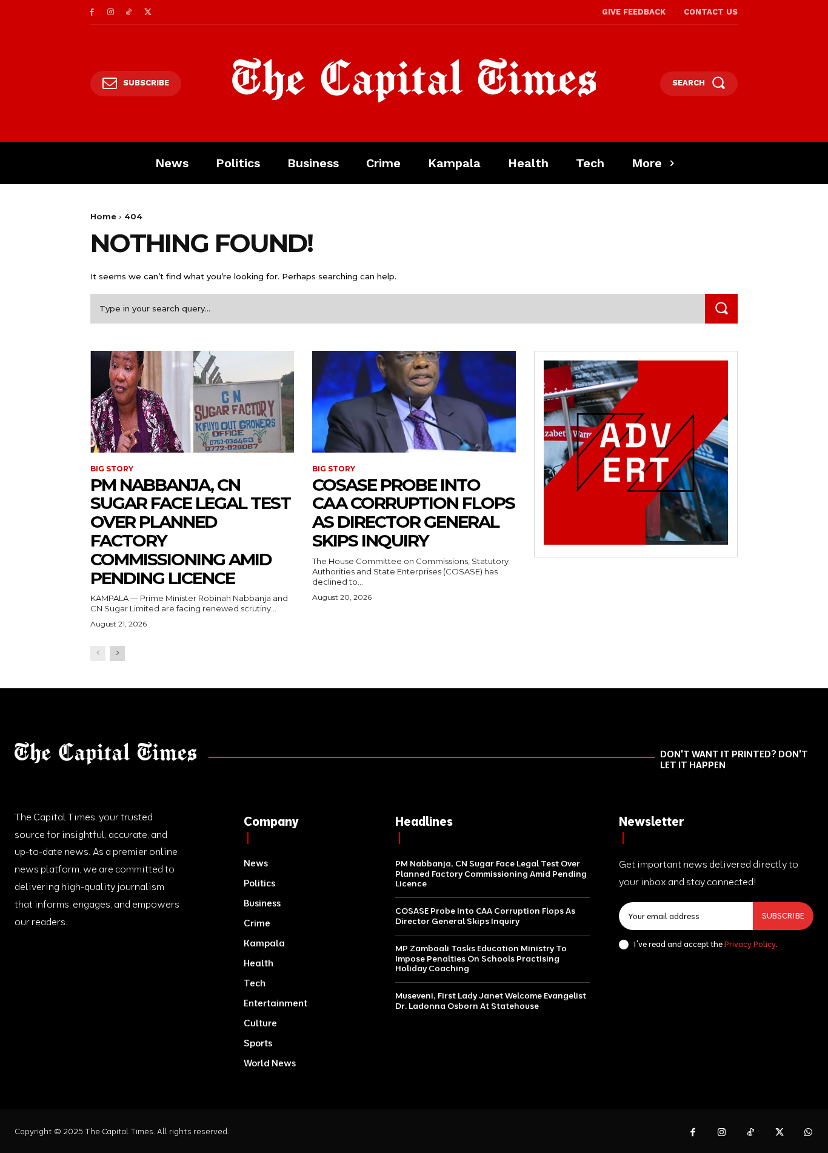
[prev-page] (97, 653)
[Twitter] (147, 12)
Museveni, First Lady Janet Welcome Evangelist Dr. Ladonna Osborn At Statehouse (490, 1000)
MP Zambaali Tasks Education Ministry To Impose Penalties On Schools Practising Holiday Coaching (481, 958)
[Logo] (414, 80)
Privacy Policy (750, 944)
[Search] (721, 309)
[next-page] (117, 653)
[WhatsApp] (808, 1133)
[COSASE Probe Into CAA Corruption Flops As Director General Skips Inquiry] (414, 402)
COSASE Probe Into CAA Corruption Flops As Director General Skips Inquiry (413, 512)
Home (103, 216)
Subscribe (783, 915)
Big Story (111, 469)
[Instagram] (110, 12)
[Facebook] (91, 12)
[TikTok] (129, 12)
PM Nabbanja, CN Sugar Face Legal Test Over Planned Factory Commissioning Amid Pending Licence (190, 531)
